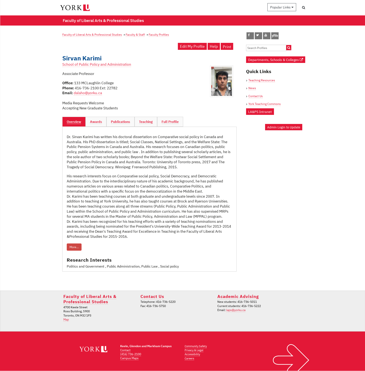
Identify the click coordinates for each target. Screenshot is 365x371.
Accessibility (192, 354)
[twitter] (257, 35)
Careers (189, 358)
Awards (96, 122)
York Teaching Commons (264, 104)
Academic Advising (238, 296)
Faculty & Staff (135, 35)
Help (214, 46)
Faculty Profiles (159, 35)
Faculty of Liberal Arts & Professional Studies (92, 35)
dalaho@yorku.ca (88, 93)
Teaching (146, 122)
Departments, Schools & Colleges (274, 59)
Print (227, 46)
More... (74, 247)
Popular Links (280, 7)
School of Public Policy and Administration (96, 64)
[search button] (303, 7)
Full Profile (170, 122)
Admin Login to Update (283, 127)
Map (66, 319)
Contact (125, 350)
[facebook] (249, 35)
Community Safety (196, 346)
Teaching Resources (261, 80)
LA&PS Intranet (260, 111)
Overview (74, 122)
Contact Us (255, 96)
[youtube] (265, 35)
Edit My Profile (192, 46)
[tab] (74, 122)
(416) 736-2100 (130, 354)
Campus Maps (129, 358)
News (252, 88)
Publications (120, 122)
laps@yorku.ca (235, 310)
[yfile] (275, 38)
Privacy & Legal (194, 350)
